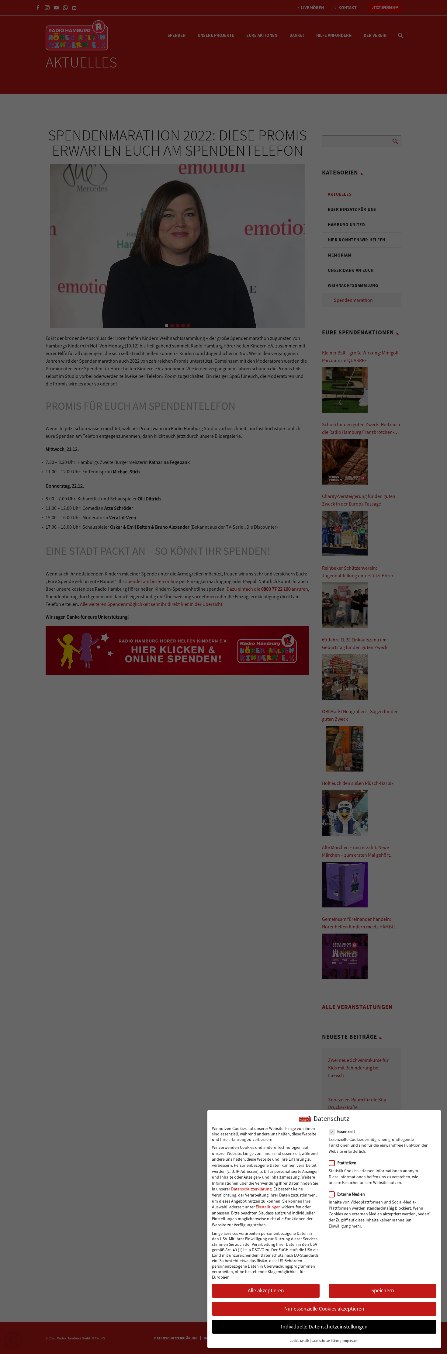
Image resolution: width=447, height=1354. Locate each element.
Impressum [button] (351, 1341)
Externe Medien (351, 1194)
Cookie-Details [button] (299, 1341)
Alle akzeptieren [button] (266, 1290)
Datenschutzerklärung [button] (326, 1341)
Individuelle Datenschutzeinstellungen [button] (324, 1326)
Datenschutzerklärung (251, 1189)
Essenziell (346, 1131)
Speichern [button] (382, 1290)
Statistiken (346, 1163)
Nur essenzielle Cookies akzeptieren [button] (324, 1308)
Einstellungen (268, 1207)
